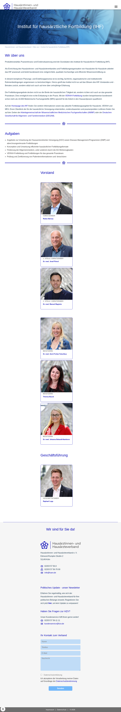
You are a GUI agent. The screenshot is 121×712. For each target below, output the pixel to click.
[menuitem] (51, 709)
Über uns (36, 47)
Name (44, 642)
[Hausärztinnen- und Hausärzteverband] (19, 6)
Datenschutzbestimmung (66, 681)
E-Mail (44, 653)
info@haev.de (50, 573)
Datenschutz (61, 710)
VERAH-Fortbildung (73, 96)
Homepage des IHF (19, 106)
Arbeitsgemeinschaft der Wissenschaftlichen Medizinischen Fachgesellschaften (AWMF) (58, 112)
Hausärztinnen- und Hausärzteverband (18, 47)
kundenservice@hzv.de (54, 624)
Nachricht (46, 658)
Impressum (50, 710)
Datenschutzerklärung (52, 675)
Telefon (45, 647)
